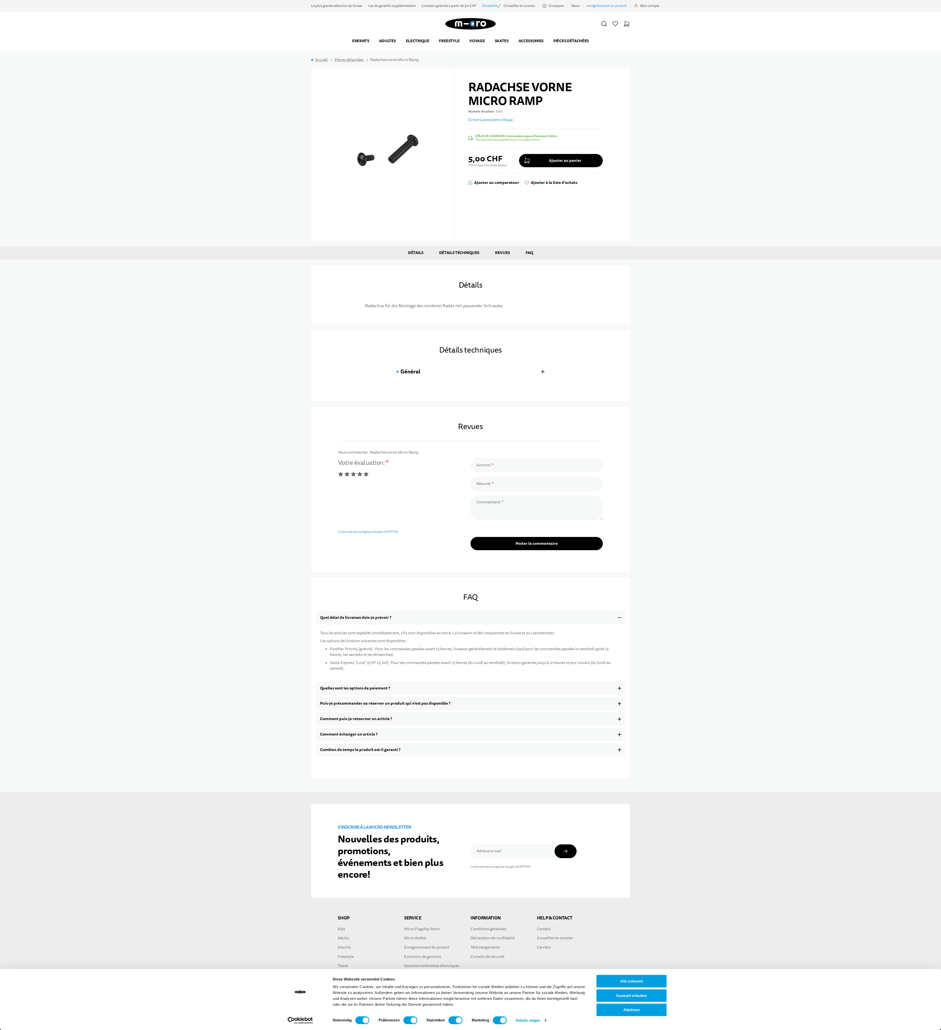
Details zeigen (528, 1020)
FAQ (529, 252)
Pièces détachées (571, 41)
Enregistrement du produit (426, 947)
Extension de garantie (422, 956)
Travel (343, 965)
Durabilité (489, 5)
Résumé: (484, 483)
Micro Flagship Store (421, 929)
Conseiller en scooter (519, 5)
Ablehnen (631, 1010)
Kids (341, 929)
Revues (502, 252)
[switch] (410, 1020)
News (575, 5)
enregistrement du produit (607, 5)
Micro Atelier (415, 938)
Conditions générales (488, 929)
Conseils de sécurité (487, 956)
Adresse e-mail (488, 851)
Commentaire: (489, 502)
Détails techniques (459, 252)
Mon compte (649, 5)
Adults (343, 938)
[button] (604, 23)
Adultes (387, 41)
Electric (344, 947)
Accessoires (531, 41)
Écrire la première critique (490, 120)
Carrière (544, 947)
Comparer (556, 5)
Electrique (417, 41)
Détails (415, 252)
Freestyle (449, 41)
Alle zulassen (631, 981)
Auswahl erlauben (631, 995)
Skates (502, 41)
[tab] (470, 371)
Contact (544, 929)
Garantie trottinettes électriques (431, 965)
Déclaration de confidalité (492, 938)
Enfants (360, 41)
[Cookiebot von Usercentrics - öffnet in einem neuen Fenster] (300, 1020)
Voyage (477, 41)
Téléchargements (485, 947)
